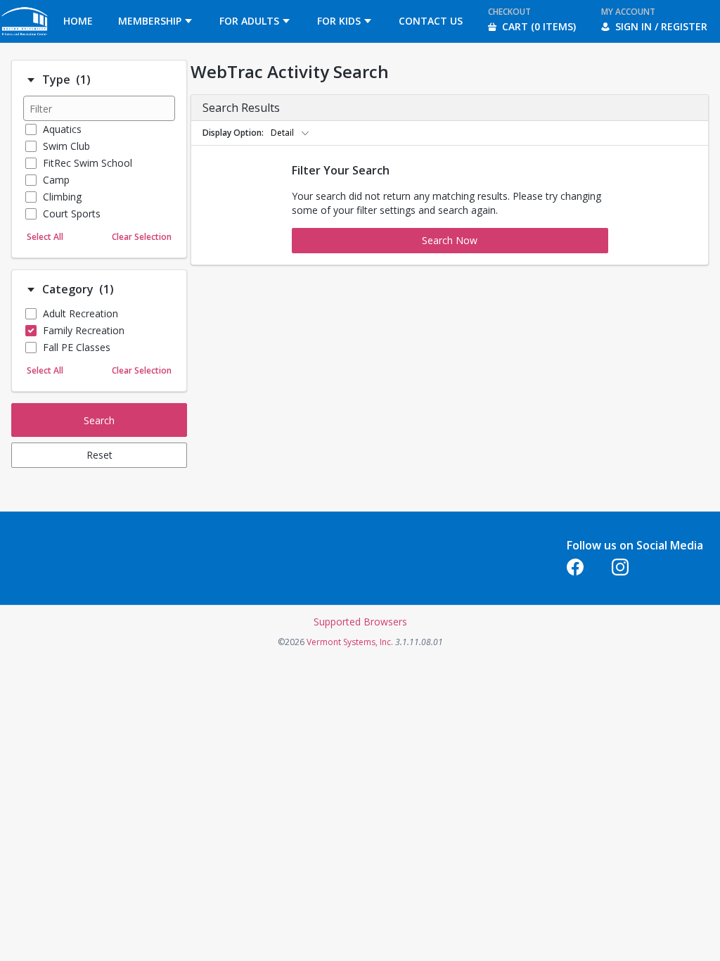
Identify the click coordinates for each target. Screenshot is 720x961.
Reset (99, 455)
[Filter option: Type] (30, 80)
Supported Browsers (360, 621)
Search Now (449, 240)
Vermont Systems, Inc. (350, 642)
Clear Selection (142, 237)
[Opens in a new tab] (25, 38)
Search (99, 420)
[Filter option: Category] (30, 289)
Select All (45, 237)
